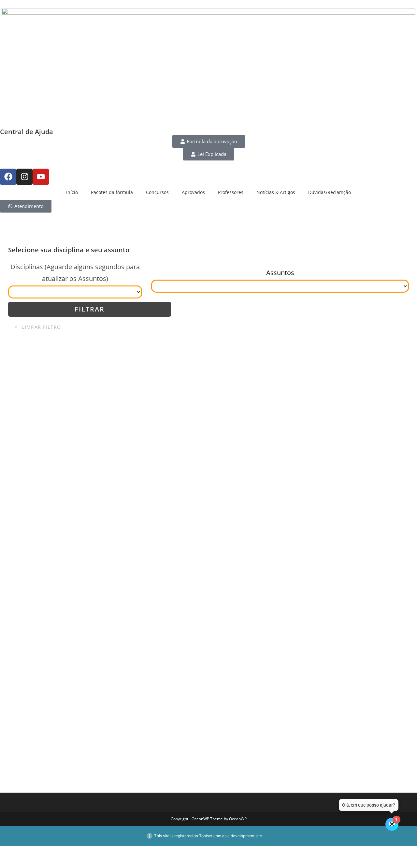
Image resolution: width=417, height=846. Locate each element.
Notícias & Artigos (275, 192)
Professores (230, 192)
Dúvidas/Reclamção (329, 192)
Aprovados (193, 192)
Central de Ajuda (26, 131)
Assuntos (280, 272)
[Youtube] (41, 177)
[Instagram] (24, 177)
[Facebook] (8, 177)
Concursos (157, 192)
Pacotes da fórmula (112, 192)
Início (72, 192)
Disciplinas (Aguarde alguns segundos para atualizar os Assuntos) (75, 272)
